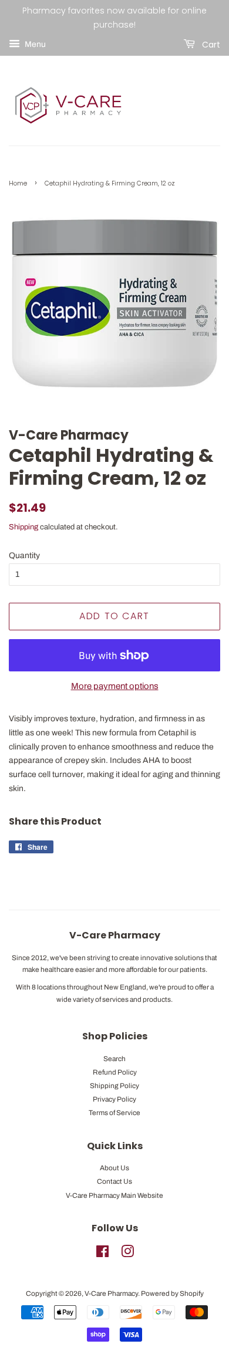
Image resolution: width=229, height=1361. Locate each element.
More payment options (115, 686)
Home (18, 183)
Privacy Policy (114, 1099)
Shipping (23, 527)
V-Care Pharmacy (111, 1293)
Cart (210, 44)
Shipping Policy (114, 1085)
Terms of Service (114, 1112)
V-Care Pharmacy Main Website (114, 1195)
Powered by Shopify (172, 1293)
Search (114, 1058)
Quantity (24, 555)
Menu (34, 44)
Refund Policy (115, 1072)
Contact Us (114, 1181)
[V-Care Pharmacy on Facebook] (102, 1254)
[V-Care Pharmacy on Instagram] (127, 1254)
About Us (114, 1167)
